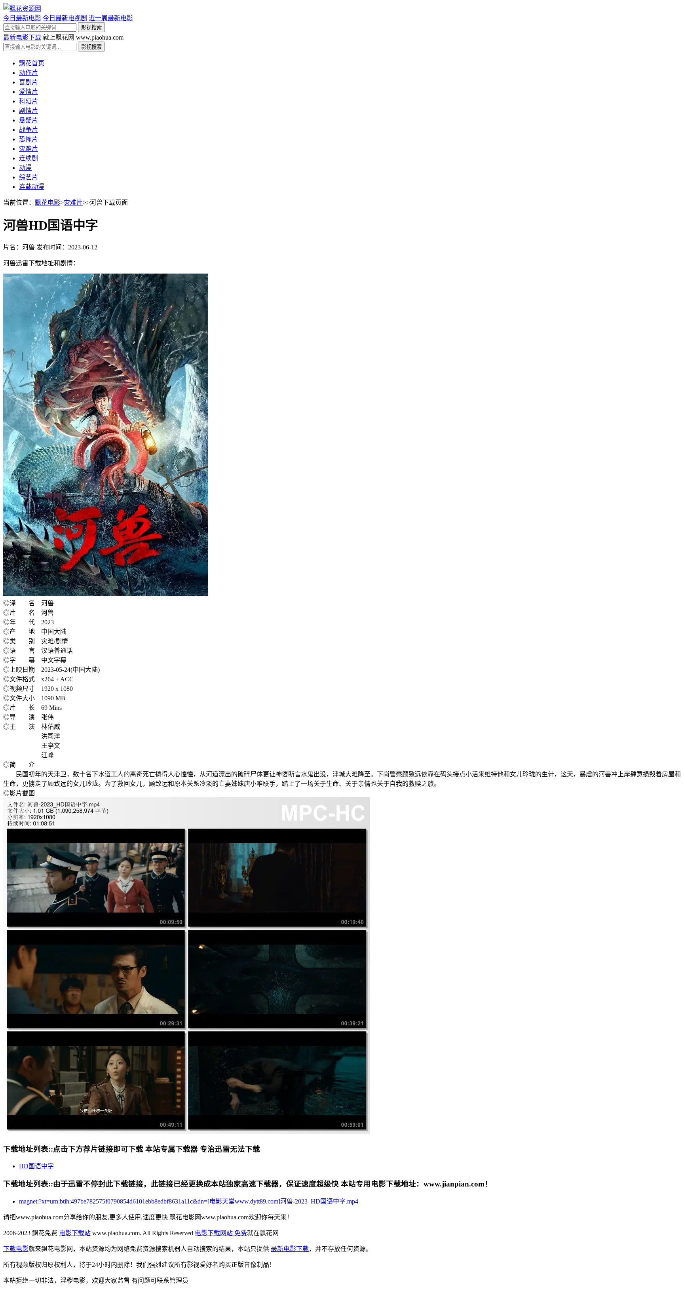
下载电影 (15, 1248)
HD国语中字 (36, 1166)
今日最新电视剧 (65, 18)
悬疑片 (28, 120)
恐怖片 (28, 139)
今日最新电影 (22, 18)
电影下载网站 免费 (221, 1233)
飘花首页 (31, 63)
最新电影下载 (22, 37)
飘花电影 (47, 202)
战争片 (28, 129)
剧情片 (28, 110)
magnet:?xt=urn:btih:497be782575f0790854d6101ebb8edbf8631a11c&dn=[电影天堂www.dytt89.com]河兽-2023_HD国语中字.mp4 (188, 1201)
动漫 (25, 167)
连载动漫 (31, 186)
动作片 (28, 72)
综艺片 (28, 177)
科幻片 (28, 101)
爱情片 (28, 91)
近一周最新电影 (111, 18)
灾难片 (28, 148)
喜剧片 (28, 82)
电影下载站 (75, 1233)
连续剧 (28, 158)
